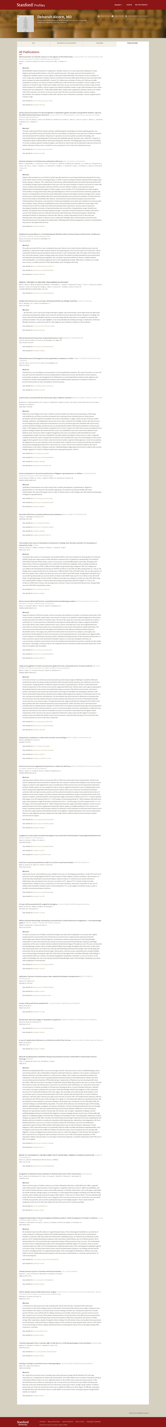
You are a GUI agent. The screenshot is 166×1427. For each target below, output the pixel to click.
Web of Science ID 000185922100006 (43, 823)
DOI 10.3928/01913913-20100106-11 (43, 386)
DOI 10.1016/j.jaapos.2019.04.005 (42, 149)
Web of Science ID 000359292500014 (43, 270)
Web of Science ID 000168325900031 (43, 846)
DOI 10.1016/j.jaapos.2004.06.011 (42, 650)
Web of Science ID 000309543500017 (43, 346)
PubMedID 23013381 (39, 330)
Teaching (99, 43)
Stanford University (26, 1423)
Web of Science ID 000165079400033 (43, 987)
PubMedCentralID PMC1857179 (42, 535)
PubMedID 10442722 (39, 1032)
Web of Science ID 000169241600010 (43, 964)
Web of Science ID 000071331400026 (43, 1143)
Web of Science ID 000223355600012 (43, 725)
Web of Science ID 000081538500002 (43, 1028)
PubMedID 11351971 (39, 850)
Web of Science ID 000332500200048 (43, 293)
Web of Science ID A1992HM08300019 (43, 1166)
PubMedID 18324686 (39, 461)
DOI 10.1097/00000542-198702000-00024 (44, 1352)
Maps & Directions (54, 1422)
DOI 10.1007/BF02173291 (40, 1331)
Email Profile (119, 16)
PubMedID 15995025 (39, 593)
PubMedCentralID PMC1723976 (42, 854)
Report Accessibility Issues (138, 1413)
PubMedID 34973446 (39, 105)
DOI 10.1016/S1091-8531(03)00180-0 (43, 819)
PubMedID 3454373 (38, 1396)
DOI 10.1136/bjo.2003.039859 (41, 746)
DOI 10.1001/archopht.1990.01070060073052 (46, 1259)
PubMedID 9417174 (38, 1147)
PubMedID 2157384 (38, 1263)
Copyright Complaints (93, 1422)
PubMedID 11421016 (39, 968)
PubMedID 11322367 (39, 896)
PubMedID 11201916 (39, 913)
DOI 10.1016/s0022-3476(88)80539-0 (43, 1280)
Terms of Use (79, 1422)
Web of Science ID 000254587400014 (43, 457)
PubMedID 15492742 (39, 658)
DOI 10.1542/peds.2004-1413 (41, 589)
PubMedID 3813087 (38, 1356)
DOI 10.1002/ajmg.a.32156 (40, 453)
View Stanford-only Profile (138, 16)
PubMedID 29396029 (39, 226)
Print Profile (105, 16)
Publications (132, 43)
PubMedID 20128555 (39, 390)
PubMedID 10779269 (39, 1012)
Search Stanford (67, 1422)
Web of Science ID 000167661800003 (43, 892)
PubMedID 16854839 (39, 531)
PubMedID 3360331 (38, 1335)
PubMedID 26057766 (39, 274)
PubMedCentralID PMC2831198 (42, 465)
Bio (33, 43)
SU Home (43, 1422)
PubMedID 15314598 (39, 730)
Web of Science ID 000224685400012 (43, 654)
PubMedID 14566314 (39, 828)
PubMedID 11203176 (39, 991)
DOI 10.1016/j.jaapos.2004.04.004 (42, 721)
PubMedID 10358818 (39, 1049)
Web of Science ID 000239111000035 (43, 527)
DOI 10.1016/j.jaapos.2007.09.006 (42, 498)
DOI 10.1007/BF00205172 (40, 1206)
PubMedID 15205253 (39, 754)
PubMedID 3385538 (38, 1284)
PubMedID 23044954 (39, 351)
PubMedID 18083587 (39, 506)
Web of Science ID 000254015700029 (43, 502)
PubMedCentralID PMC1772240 (42, 758)
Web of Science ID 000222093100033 (43, 750)
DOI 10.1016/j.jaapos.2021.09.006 (42, 101)
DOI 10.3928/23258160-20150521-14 (43, 266)
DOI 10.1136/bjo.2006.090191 (41, 523)
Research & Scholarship (66, 43)
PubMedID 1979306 (38, 1210)
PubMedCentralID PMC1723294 (42, 995)
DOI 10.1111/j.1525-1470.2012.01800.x (44, 326)
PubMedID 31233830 (39, 153)
